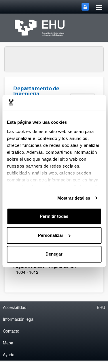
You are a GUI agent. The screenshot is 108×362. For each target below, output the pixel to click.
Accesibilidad (14, 307)
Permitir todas (54, 216)
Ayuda (8, 354)
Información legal (18, 319)
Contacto (11, 331)
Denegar (54, 254)
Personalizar (50, 235)
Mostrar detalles (73, 198)
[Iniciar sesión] (85, 6)
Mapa (8, 343)
